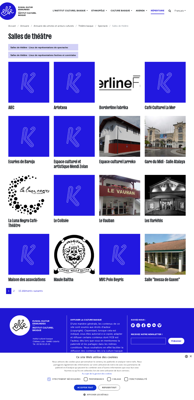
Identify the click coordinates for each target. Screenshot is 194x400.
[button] (97, 394)
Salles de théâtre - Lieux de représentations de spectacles (39, 48)
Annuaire (24, 26)
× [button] (190, 356)
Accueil (12, 26)
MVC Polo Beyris (111, 279)
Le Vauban (106, 220)
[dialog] (97, 376)
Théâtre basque (85, 26)
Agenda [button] (140, 11)
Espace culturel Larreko (117, 161)
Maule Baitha (63, 279)
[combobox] (186, 356)
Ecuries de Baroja (21, 161)
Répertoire (157, 11)
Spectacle (103, 26)
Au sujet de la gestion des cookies (97, 373)
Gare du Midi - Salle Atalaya (165, 161)
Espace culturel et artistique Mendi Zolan (71, 164)
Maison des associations (26, 279)
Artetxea (60, 107)
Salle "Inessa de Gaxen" (162, 279)
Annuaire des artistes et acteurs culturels (54, 26)
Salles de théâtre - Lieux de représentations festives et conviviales (43, 55)
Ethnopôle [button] (98, 11)
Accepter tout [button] (85, 387)
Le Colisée (61, 220)
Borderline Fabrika (113, 107)
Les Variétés (154, 220)
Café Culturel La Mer (160, 107)
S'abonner (176, 341)
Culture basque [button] (120, 11)
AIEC (11, 107)
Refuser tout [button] (109, 387)
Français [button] (179, 11)
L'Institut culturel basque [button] (69, 11)
